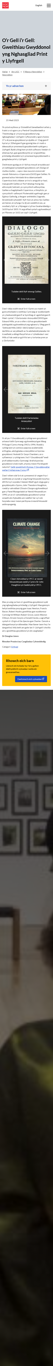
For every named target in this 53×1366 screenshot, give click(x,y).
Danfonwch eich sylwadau (29, 679)
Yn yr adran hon (15, 85)
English (38, 5)
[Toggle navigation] (49, 5)
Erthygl (14, 647)
